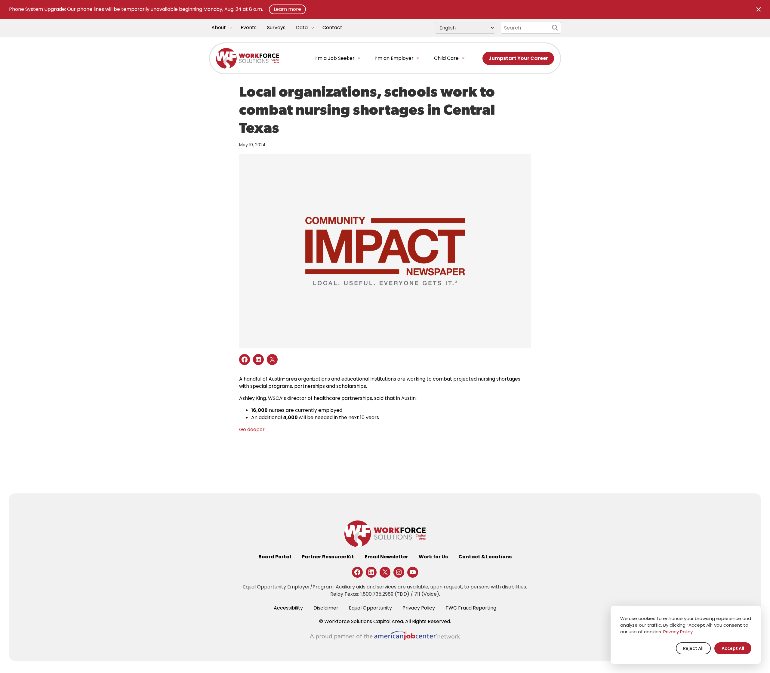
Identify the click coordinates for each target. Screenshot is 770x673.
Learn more (287, 9)
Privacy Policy (678, 631)
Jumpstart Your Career (518, 58)
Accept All (733, 648)
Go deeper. (252, 429)
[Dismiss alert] (758, 9)
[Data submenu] (312, 27)
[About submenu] (231, 27)
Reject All (693, 648)
